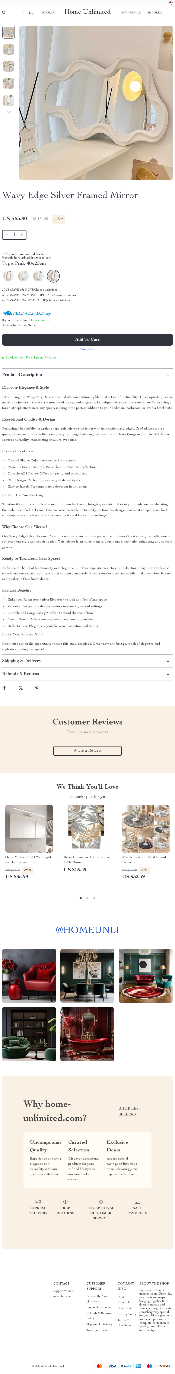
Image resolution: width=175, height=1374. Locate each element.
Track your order (97, 1330)
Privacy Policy (127, 1314)
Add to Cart (87, 340)
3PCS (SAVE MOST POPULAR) (27, 295)
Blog (121, 1296)
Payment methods (98, 1307)
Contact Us (125, 1308)
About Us (124, 1302)
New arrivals (131, 13)
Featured (154, 13)
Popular (48, 13)
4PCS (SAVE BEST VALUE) (24, 300)
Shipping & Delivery (99, 1324)
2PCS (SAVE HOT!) (18, 289)
